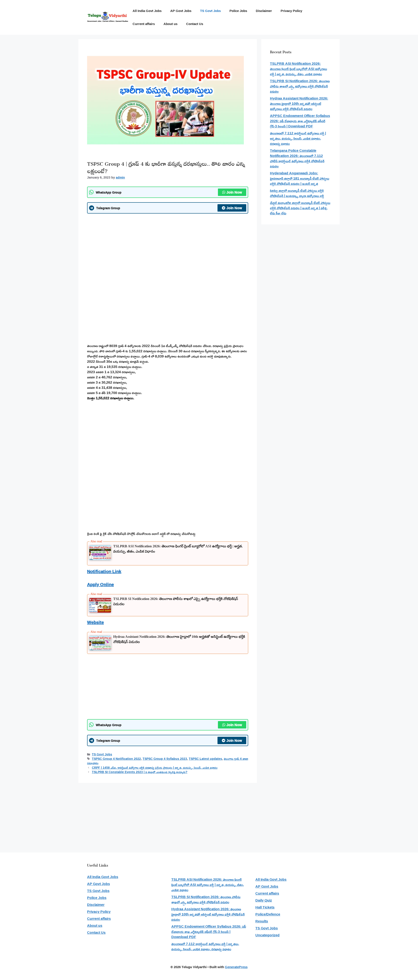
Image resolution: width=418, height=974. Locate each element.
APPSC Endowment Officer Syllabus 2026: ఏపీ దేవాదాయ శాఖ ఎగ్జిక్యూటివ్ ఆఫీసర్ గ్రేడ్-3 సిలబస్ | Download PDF (300, 120)
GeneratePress (236, 967)
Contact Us (194, 24)
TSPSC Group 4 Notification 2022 (116, 759)
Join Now (234, 192)
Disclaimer (264, 11)
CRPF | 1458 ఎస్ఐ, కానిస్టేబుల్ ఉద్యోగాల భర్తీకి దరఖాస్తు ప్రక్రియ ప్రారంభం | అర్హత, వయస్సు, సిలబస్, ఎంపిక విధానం (154, 767)
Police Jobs (238, 11)
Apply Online (100, 584)
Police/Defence (267, 914)
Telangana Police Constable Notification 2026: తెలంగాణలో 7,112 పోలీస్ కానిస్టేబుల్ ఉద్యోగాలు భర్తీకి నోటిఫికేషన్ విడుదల (297, 158)
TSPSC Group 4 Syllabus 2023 (165, 759)
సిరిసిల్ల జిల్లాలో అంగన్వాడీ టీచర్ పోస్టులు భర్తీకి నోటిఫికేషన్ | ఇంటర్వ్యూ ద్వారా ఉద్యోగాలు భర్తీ (297, 193)
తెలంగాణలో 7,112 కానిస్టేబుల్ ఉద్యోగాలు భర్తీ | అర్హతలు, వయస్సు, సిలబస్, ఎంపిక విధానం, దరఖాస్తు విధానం (298, 138)
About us (170, 24)
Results (261, 921)
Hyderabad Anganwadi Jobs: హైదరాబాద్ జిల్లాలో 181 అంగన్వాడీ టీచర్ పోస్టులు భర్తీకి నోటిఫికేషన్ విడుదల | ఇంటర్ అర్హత (299, 178)
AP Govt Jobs (180, 11)
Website (95, 622)
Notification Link (104, 571)
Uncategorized (267, 935)
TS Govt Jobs (210, 11)
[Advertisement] (167, 248)
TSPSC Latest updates (205, 759)
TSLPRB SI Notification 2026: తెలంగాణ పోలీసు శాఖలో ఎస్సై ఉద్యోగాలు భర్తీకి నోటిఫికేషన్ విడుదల (300, 86)
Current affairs (144, 24)
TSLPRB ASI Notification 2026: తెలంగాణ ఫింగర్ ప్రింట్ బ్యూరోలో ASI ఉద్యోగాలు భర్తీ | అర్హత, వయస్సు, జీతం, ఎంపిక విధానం (298, 68)
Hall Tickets (265, 907)
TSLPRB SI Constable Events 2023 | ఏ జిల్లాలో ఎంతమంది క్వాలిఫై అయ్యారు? (139, 772)
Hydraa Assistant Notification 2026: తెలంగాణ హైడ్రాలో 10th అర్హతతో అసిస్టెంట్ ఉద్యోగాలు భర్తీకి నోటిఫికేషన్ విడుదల (299, 103)
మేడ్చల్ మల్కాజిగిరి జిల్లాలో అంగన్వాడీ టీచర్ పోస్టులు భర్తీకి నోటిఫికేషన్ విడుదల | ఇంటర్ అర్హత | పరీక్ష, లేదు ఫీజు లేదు (300, 207)
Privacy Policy (291, 11)
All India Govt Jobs (147, 11)
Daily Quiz (263, 900)
